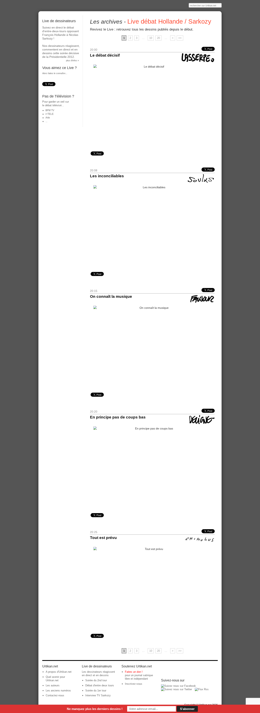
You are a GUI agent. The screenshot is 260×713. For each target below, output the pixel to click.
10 (150, 37)
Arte (48, 117)
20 (158, 37)
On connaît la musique (111, 296)
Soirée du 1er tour (95, 690)
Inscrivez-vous (133, 683)
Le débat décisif (105, 55)
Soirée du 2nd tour (96, 680)
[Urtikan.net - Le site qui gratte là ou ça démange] (63, 5)
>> (180, 37)
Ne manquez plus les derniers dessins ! (94, 709)
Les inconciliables (107, 176)
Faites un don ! (134, 671)
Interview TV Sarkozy (98, 695)
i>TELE (50, 114)
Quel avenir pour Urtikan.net (55, 678)
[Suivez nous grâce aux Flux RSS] (202, 689)
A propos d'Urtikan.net (59, 671)
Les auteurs (53, 685)
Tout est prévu (103, 538)
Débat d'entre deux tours (99, 685)
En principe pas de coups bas (118, 417)
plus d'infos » (72, 60)
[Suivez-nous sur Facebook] (178, 685)
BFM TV (50, 110)
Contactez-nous (55, 695)
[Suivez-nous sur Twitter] (176, 689)
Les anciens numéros (58, 690)
